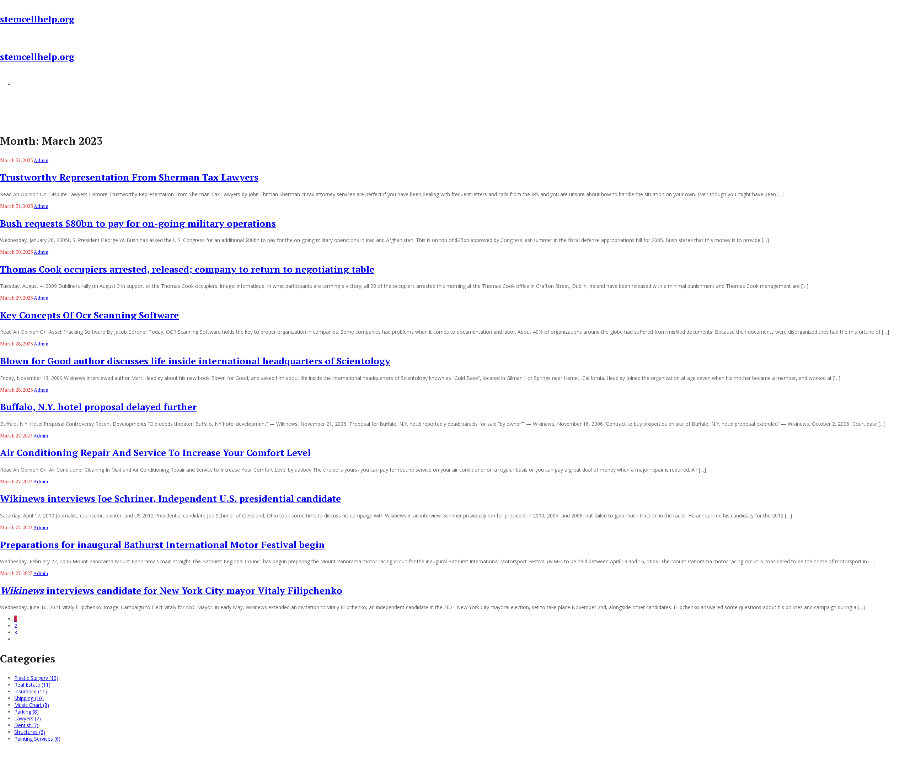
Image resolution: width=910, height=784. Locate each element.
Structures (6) (29, 732)
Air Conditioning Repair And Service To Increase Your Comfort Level (155, 452)
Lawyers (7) (27, 718)
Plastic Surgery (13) (36, 678)
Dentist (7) (26, 725)
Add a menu (28, 84)
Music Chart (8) (31, 705)
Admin (41, 160)
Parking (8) (26, 711)
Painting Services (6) (37, 738)
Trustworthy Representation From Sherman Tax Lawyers (129, 177)
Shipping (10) (29, 698)
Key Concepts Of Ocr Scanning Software (89, 315)
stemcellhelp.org (37, 19)
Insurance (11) (30, 691)
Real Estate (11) (32, 684)
